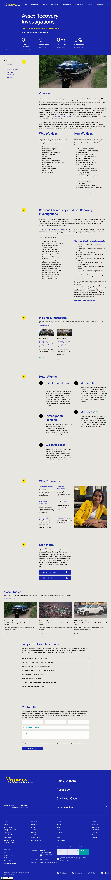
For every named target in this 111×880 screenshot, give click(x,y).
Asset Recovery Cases (10, 620)
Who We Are (65, 807)
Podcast (6, 858)
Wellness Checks (9, 843)
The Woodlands (61, 840)
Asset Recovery (44, 338)
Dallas (58, 827)
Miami (58, 837)
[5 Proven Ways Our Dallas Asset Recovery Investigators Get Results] (46, 332)
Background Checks (10, 830)
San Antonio (60, 832)
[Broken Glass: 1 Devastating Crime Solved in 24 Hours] (55, 610)
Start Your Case (67, 798)
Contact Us (90, 5)
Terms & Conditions (10, 863)
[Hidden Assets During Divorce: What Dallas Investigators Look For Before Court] (64, 332)
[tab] (55, 658)
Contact (94, 837)
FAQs (5, 853)
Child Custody (8, 827)
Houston (59, 824)
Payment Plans (8, 855)
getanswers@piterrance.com (49, 862)
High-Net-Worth (35, 837)
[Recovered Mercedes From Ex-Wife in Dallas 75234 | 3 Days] (90, 610)
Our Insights (67, 5)
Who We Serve (55, 5)
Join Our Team (66, 781)
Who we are (34, 5)
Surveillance (7, 832)
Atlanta (59, 835)
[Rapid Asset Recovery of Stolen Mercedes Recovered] (20, 610)
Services (44, 5)
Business (33, 832)
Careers (94, 835)
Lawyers (33, 827)
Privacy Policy (8, 860)
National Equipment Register (63, 116)
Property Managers (36, 840)
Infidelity (6, 824)
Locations (100, 5)
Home (25, 5)
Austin (59, 830)
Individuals (34, 824)
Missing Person (8, 837)
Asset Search (8, 835)
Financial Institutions (37, 835)
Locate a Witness (9, 840)
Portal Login (64, 789)
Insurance (33, 830)
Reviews (94, 832)
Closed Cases (79, 5)
